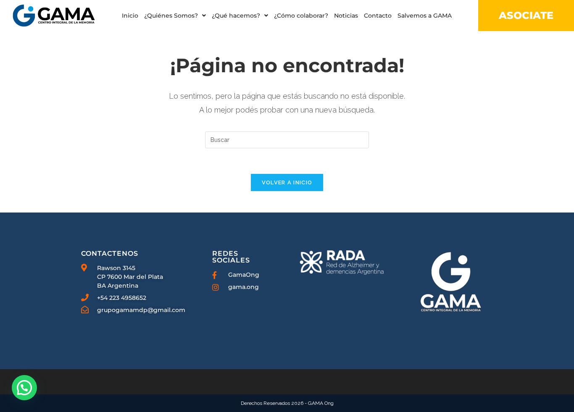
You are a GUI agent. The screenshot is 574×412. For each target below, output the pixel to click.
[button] (175, 15)
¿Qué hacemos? (236, 15)
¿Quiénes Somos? (171, 15)
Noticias (346, 15)
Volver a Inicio (287, 182)
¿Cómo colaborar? (301, 15)
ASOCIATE (526, 15)
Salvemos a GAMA (425, 15)
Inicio (130, 15)
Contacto (378, 15)
